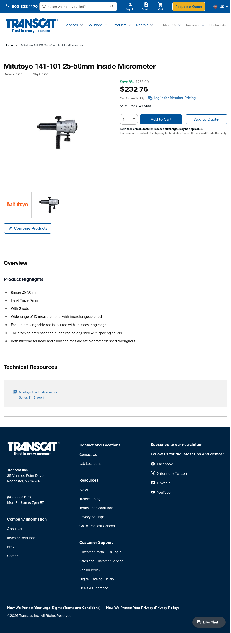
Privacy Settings (91, 516)
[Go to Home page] (31, 25)
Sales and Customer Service (101, 560)
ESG (10, 546)
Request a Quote (188, 6)
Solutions (95, 24)
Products (119, 24)
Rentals (142, 24)
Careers (13, 555)
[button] (220, 6)
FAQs (83, 489)
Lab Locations (90, 463)
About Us (169, 25)
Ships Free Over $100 (135, 106)
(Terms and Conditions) (82, 607)
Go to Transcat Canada (97, 525)
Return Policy (89, 569)
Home (9, 45)
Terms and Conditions (96, 507)
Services (71, 24)
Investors (192, 25)
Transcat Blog (90, 498)
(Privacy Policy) (166, 607)
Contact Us (217, 25)
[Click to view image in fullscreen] (57, 132)
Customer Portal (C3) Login (100, 551)
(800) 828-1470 (19, 497)
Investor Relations (21, 537)
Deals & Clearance (93, 587)
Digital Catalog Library (96, 578)
